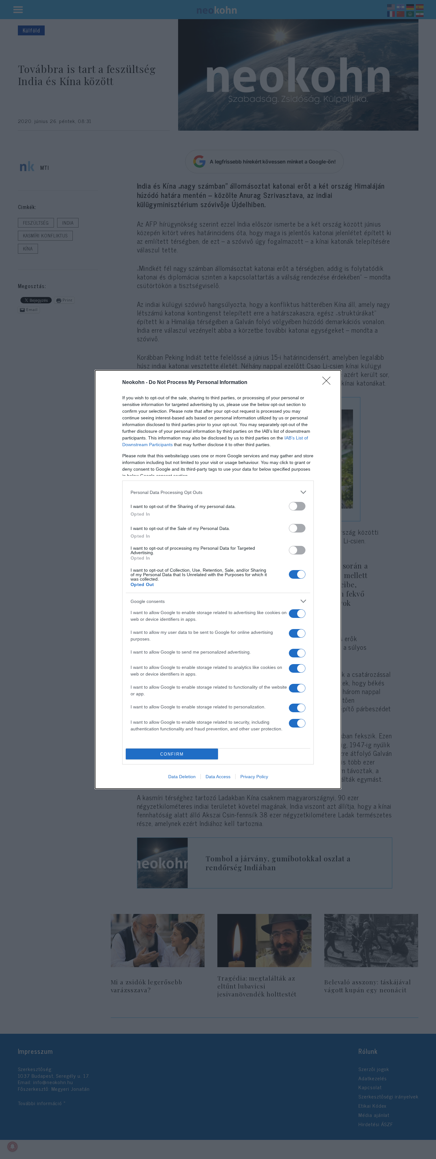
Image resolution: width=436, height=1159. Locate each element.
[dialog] (218, 579)
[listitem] (218, 492)
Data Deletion (182, 776)
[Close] (328, 383)
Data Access (218, 776)
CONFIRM (172, 754)
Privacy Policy (254, 776)
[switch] (297, 506)
